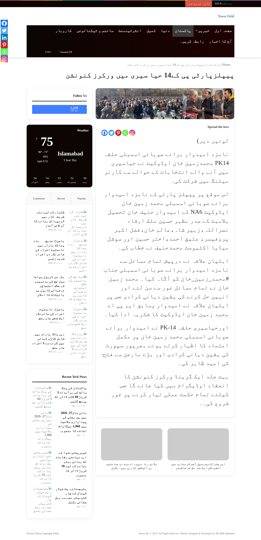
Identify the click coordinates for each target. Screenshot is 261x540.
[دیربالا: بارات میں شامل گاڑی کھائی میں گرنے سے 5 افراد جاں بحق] (77, 345)
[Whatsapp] (125, 133)
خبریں (204, 30)
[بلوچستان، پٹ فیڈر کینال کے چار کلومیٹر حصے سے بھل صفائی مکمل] (42, 500)
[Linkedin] (4, 37)
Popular (81, 198)
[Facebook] (104, 133)
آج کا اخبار (220, 41)
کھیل (151, 30)
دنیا (165, 30)
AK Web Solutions (225, 533)
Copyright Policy (50, 533)
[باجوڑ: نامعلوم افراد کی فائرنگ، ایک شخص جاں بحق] (77, 318)
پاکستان (183, 30)
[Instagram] (132, 133)
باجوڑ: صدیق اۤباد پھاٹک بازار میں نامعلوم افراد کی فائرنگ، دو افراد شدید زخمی (49, 250)
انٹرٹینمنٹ (130, 30)
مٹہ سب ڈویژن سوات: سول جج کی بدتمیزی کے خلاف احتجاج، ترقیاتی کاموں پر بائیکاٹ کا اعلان (49, 286)
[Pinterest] (118, 133)
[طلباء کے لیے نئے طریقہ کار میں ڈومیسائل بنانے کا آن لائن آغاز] (77, 223)
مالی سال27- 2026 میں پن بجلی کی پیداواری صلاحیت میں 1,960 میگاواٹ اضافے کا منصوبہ (72, 422)
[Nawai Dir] (226, 16)
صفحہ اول (223, 30)
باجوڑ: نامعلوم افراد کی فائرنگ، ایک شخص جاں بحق (50, 314)
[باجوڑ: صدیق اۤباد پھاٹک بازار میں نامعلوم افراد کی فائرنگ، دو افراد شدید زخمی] (77, 255)
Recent (61, 198)
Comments (39, 198)
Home (226, 64)
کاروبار (64, 30)
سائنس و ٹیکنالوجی (95, 30)
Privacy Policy (34, 533)
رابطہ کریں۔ (192, 41)
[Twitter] (111, 133)
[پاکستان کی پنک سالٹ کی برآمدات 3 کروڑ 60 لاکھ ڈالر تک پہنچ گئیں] (42, 397)
